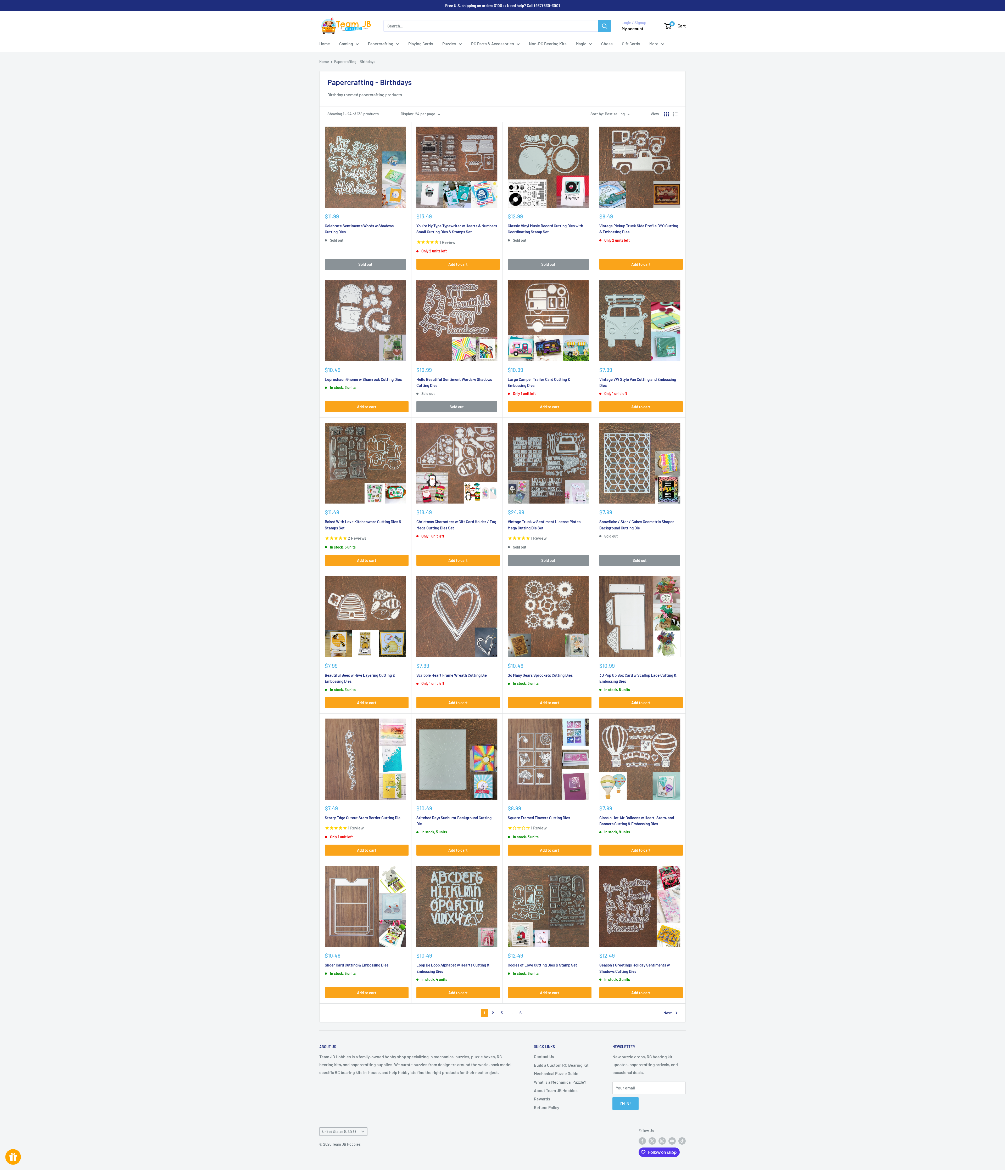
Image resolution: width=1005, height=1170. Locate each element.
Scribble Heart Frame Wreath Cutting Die (451, 675)
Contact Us (544, 1056)
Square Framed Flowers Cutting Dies (539, 817)
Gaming (346, 43)
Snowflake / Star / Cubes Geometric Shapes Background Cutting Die (636, 524)
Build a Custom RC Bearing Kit (561, 1064)
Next (667, 1012)
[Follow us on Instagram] (662, 1140)
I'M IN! (625, 1103)
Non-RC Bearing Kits (548, 43)
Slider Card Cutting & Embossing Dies (356, 965)
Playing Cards (420, 43)
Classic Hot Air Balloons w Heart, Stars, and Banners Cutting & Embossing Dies (636, 820)
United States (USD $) (339, 1131)
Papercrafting (380, 43)
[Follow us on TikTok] (682, 1140)
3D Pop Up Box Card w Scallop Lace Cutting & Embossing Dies (638, 678)
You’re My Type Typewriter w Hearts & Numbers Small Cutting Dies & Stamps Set (456, 228)
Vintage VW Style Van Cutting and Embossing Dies (637, 382)
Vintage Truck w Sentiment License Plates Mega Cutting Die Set (544, 524)
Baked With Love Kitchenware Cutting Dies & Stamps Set (363, 524)
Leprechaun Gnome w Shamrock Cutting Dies (363, 379)
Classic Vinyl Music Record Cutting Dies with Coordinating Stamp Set (545, 228)
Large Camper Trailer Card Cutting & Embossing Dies (539, 382)
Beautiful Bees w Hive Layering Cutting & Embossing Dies (360, 678)
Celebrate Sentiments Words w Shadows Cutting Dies (359, 228)
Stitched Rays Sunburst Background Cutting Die (454, 820)
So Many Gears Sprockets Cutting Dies (540, 675)
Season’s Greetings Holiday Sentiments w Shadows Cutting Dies (634, 968)
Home (324, 43)
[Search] (604, 26)
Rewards (542, 1098)
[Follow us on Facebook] (642, 1140)
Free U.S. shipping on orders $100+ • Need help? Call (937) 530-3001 (502, 5)
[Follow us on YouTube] (672, 1140)
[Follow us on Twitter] (652, 1140)
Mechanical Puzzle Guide (556, 1073)
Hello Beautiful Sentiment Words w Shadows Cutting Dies (454, 382)
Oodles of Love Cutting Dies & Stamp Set (542, 965)
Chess (607, 43)
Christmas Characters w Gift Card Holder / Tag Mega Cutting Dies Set (456, 524)
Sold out (365, 264)
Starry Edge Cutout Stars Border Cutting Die (362, 817)
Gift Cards (631, 43)
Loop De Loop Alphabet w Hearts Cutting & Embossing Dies (452, 968)
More (653, 43)
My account (632, 28)
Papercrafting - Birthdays (354, 61)
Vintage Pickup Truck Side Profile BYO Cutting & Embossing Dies (638, 228)
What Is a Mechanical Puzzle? (560, 1081)
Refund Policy (546, 1107)
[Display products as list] (675, 114)
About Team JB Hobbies (556, 1090)
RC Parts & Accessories (492, 43)
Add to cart (458, 264)
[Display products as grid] (666, 114)
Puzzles (449, 43)
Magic (581, 43)
